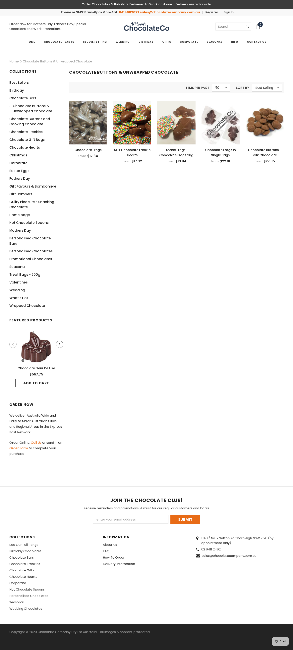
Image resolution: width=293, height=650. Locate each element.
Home (14, 61)
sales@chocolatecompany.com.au (170, 12)
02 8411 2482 (211, 549)
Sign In (229, 12)
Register (211, 12)
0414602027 (129, 12)
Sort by (242, 87)
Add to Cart (36, 383)
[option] (36, 359)
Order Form (18, 448)
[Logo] (146, 27)
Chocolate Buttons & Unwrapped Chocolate (57, 61)
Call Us (36, 442)
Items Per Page (197, 87)
